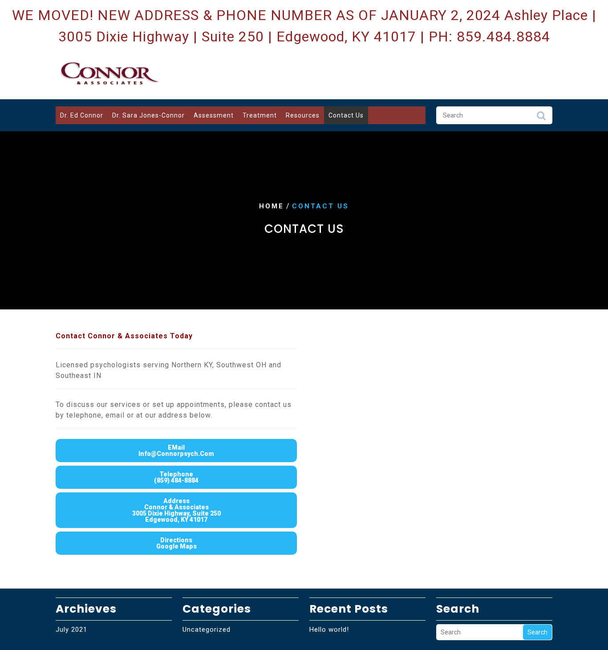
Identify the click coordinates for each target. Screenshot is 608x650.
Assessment (214, 115)
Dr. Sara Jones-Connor (148, 115)
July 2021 (71, 630)
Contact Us (346, 115)
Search (541, 118)
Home (271, 206)
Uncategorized (206, 630)
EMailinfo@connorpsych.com (176, 450)
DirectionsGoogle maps (176, 543)
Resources (303, 115)
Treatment (260, 115)
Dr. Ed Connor (81, 115)
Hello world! (329, 630)
